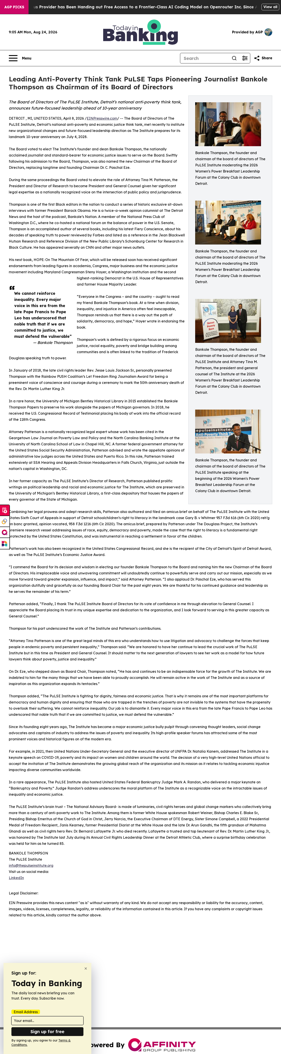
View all (270, 7)
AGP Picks (14, 7)
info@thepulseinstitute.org (31, 865)
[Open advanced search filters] (245, 58)
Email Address (26, 1012)
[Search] (234, 58)
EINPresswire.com (102, 118)
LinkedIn (16, 878)
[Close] (86, 968)
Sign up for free (47, 1031)
